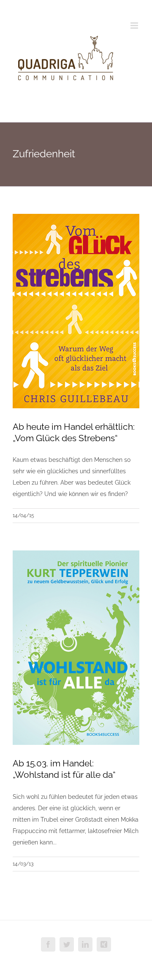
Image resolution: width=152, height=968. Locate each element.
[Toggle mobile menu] (134, 25)
